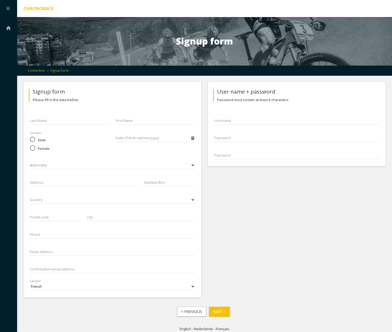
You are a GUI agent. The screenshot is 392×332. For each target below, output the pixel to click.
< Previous (191, 311)
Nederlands (203, 328)
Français (222, 328)
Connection (36, 70)
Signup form (59, 70)
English (185, 328)
